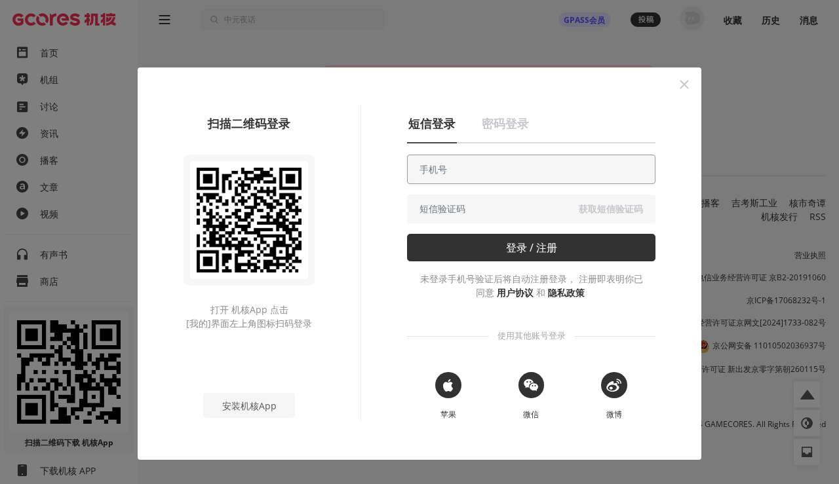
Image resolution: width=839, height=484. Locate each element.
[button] (684, 84)
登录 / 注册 (531, 247)
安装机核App (249, 406)
